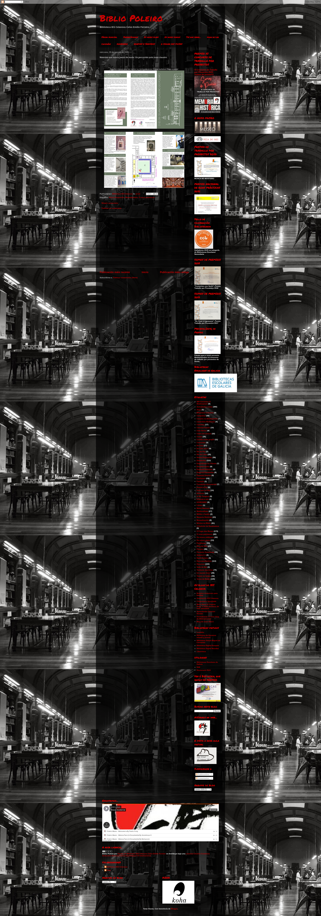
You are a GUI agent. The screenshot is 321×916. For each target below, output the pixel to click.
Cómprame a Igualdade (206, 601)
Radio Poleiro (202, 558)
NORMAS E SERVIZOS (144, 44)
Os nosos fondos (172, 37)
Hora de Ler (213, 37)
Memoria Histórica (204, 517)
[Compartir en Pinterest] (156, 194)
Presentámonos (130, 37)
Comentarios (203, 778)
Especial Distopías (205, 469)
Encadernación (203, 466)
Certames (201, 425)
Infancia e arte (203, 499)
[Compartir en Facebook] (154, 194)
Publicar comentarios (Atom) (125, 278)
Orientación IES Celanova (207, 598)
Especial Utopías (204, 475)
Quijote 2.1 (201, 555)
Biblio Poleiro (131, 18)
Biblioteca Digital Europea (208, 645)
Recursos (201, 564)
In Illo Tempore (203, 496)
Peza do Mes (202, 546)
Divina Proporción (116, 197)
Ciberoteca (201, 651)
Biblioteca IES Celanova (117, 867)
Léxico (199, 505)
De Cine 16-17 (202, 449)
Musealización (131, 197)
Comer (199, 437)
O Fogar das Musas (205, 531)
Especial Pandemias (205, 472)
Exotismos (201, 478)
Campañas (106, 44)
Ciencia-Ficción (203, 428)
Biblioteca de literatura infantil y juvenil (206, 636)
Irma (109, 870)
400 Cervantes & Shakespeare (204, 403)
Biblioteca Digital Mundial (208, 648)
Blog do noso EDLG (205, 622)
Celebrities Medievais (206, 422)
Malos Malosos (203, 508)
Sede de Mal (202, 567)
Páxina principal (109, 37)
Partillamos (201, 543)
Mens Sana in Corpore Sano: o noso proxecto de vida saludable (208, 606)
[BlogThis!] (149, 194)
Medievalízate (202, 511)
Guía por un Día (203, 490)
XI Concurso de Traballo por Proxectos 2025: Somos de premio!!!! (205, 72)
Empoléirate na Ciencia (206, 463)
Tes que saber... (193, 37)
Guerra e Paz (202, 487)
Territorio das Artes (205, 570)
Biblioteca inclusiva (205, 413)
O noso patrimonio (147, 197)
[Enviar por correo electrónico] (147, 194)
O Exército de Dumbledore (208, 526)
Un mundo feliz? (204, 573)
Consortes (201, 443)
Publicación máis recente (115, 272)
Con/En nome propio (205, 439)
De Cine (200, 446)
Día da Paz (201, 452)
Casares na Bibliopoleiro (207, 419)
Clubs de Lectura (204, 434)
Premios (200, 549)
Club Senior (202, 431)
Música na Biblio (204, 523)
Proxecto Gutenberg (205, 552)
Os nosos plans (151, 37)
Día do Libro (202, 454)
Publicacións (203, 774)
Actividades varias (204, 407)
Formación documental (206, 484)
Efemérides (201, 460)
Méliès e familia (203, 514)
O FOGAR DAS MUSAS (171, 44)
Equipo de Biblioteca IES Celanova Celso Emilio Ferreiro (142, 854)
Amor (199, 410)
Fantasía (200, 481)
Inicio (145, 272)
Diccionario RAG (204, 670)
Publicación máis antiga (174, 272)
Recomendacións (204, 561)
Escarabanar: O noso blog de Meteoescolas (208, 618)
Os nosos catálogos (205, 537)
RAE (198, 667)
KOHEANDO (122, 44)
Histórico (200, 493)
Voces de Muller (203, 579)
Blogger (174, 909)
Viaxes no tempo (204, 576)
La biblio (200, 632)
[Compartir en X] (152, 194)
